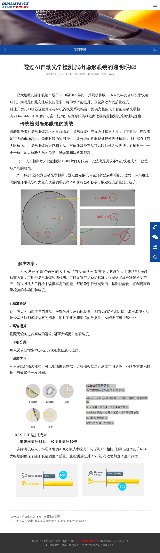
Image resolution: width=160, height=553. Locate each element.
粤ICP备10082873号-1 (88, 540)
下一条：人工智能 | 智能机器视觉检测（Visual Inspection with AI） (50, 520)
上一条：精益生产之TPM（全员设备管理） (37, 516)
